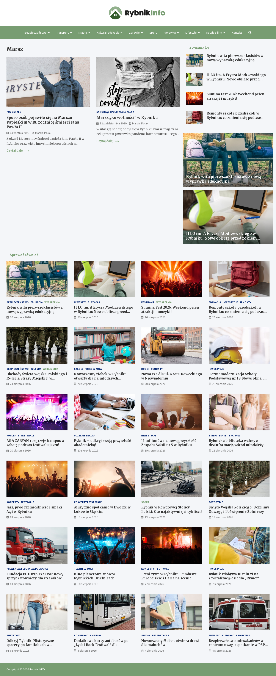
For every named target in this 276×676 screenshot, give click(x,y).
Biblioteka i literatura (224, 435)
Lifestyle (191, 33)
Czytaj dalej (15, 150)
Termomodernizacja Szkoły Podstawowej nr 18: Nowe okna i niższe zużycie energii (236, 378)
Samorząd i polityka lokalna (115, 112)
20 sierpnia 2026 (87, 384)
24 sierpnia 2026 (20, 384)
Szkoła (95, 302)
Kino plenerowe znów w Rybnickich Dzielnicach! (94, 576)
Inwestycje (81, 302)
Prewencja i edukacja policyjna (27, 568)
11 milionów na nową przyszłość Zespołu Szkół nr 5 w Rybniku (168, 443)
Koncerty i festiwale (20, 435)
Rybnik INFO (37, 669)
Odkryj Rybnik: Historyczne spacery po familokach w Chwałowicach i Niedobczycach (33, 645)
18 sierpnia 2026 (222, 450)
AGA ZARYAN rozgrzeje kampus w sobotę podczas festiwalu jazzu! (35, 443)
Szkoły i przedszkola (88, 368)
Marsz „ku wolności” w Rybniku (127, 117)
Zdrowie (134, 33)
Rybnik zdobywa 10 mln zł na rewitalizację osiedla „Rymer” (234, 576)
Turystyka (169, 33)
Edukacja (36, 302)
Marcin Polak (43, 133)
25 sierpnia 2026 (222, 317)
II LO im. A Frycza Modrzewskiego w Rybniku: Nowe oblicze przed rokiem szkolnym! (236, 79)
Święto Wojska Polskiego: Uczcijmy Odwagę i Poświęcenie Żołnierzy (239, 509)
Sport (153, 33)
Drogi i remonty (152, 368)
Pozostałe (13, 112)
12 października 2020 (113, 123)
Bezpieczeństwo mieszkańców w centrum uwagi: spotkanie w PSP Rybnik (237, 645)
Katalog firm (214, 33)
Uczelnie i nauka (84, 435)
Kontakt (237, 33)
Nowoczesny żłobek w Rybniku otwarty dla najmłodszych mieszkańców (100, 378)
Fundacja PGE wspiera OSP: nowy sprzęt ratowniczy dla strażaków (34, 576)
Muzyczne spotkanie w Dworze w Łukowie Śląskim (102, 509)
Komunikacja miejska (88, 635)
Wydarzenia (52, 302)
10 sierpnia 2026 (87, 584)
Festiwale (148, 302)
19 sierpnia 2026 (155, 450)
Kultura (35, 368)
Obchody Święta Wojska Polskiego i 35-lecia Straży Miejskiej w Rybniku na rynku (36, 378)
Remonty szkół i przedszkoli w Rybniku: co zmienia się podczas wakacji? (234, 117)
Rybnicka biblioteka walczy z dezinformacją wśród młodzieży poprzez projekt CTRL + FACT (236, 445)
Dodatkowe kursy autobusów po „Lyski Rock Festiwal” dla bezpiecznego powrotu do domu (101, 645)
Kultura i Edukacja (108, 33)
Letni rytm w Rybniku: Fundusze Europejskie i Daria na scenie (169, 576)
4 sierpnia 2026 (87, 650)
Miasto (82, 33)
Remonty (245, 302)
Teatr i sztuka (83, 568)
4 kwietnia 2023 (20, 133)
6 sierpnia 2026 (19, 650)
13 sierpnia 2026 (87, 517)
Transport (62, 33)
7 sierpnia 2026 (154, 584)
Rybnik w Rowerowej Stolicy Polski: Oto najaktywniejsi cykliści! (171, 509)
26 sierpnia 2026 (20, 317)
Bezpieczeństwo (36, 33)
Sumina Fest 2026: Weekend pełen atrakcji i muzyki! (235, 96)
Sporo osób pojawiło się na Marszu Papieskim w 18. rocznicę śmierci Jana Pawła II (42, 122)
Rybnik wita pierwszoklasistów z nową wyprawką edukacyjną (235, 58)
